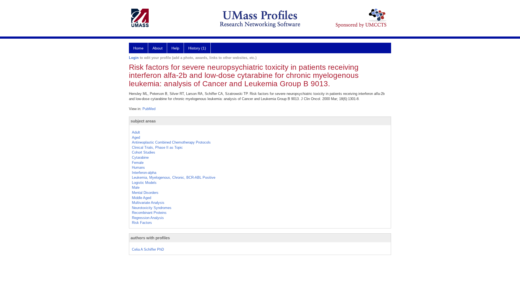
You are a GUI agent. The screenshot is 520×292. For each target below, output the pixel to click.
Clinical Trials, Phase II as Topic (157, 147)
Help (175, 48)
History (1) (197, 48)
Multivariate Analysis (148, 203)
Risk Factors (142, 223)
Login (134, 58)
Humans (138, 167)
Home (138, 48)
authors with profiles (150, 237)
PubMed (148, 109)
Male (135, 187)
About (157, 48)
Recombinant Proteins (149, 213)
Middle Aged (141, 198)
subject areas (143, 121)
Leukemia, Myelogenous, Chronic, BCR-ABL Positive (173, 177)
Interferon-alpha (144, 173)
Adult (136, 132)
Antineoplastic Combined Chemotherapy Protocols (171, 142)
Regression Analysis (148, 218)
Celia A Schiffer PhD (148, 249)
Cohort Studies (143, 152)
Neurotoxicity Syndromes (151, 208)
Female (138, 163)
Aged (136, 137)
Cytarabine (140, 157)
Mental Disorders (145, 193)
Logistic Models (144, 183)
